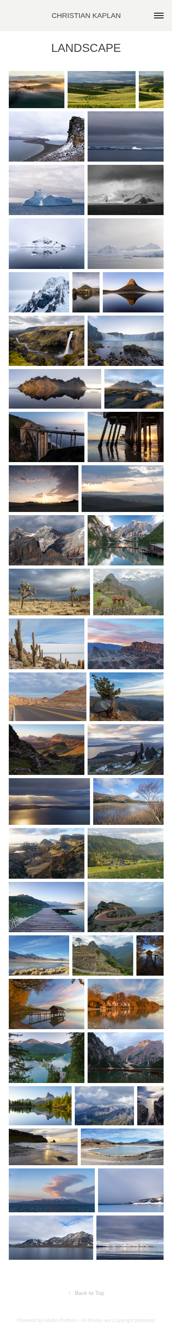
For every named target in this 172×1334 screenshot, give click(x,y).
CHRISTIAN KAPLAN (86, 16)
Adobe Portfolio (60, 1320)
